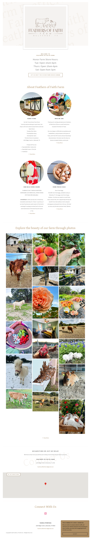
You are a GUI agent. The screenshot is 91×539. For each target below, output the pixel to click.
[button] (31, 154)
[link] (45, 514)
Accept (75, 533)
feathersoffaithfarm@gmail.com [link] (45, 467)
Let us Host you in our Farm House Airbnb (45, 75)
